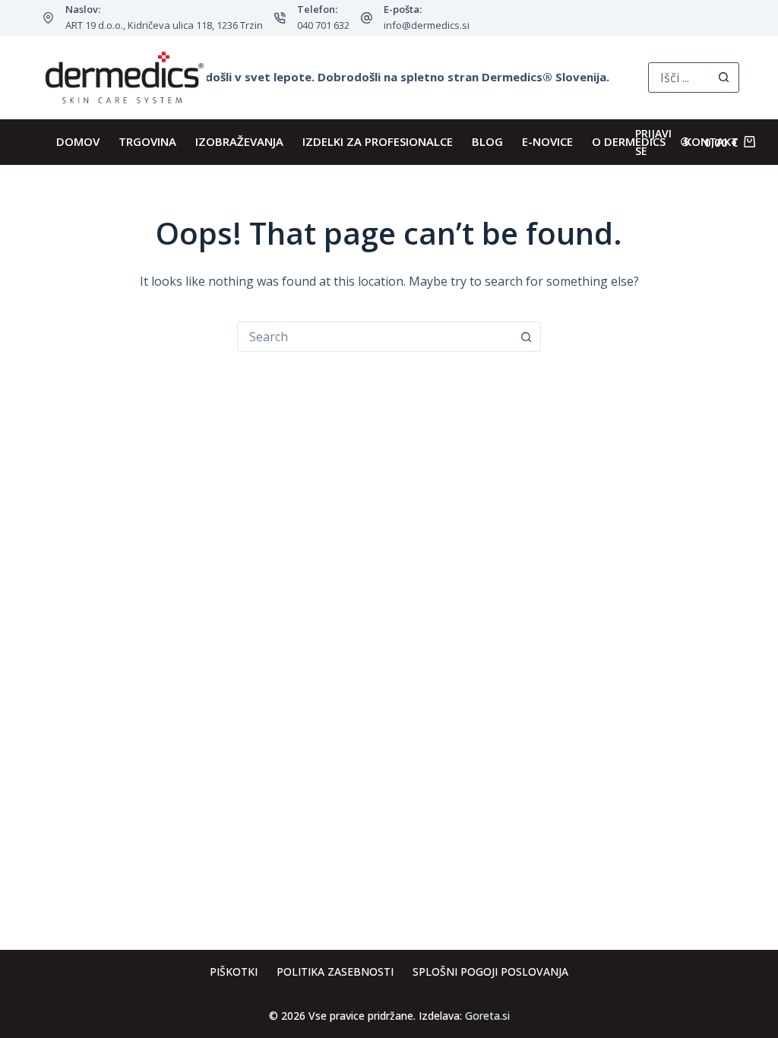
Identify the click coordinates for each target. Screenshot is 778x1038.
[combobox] (374, 336)
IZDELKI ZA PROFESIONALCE (377, 141)
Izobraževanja (239, 141)
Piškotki (234, 972)
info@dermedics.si (427, 25)
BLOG (487, 141)
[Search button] (724, 77)
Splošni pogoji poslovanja (490, 972)
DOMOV (78, 141)
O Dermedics (629, 141)
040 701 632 (323, 25)
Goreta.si (487, 1015)
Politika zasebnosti (335, 972)
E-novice (547, 141)
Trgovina (147, 141)
